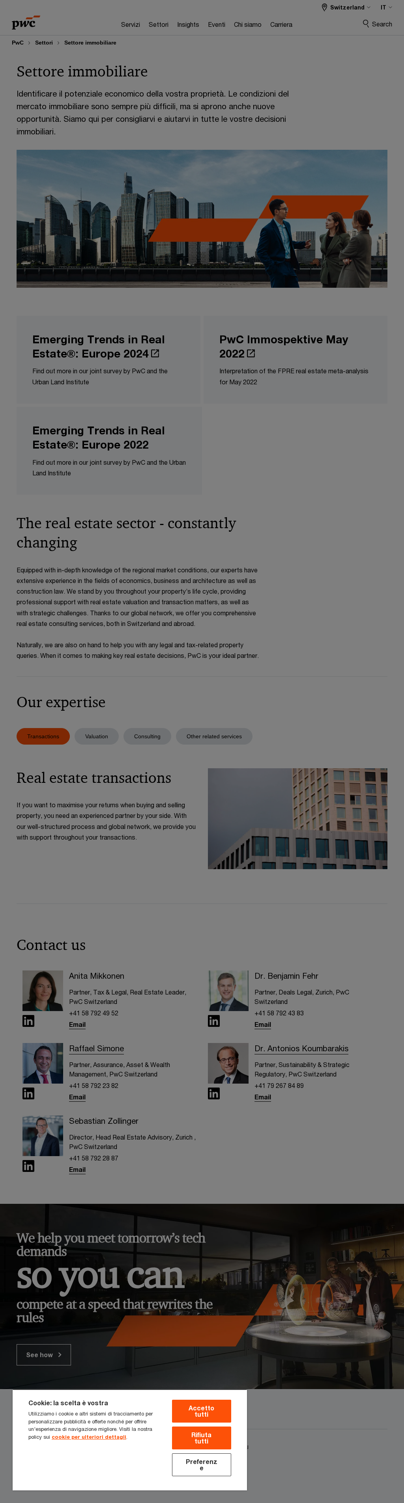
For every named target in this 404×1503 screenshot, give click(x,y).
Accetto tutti (201, 1411)
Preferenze (201, 1464)
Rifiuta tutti (201, 1438)
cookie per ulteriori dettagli (89, 1437)
